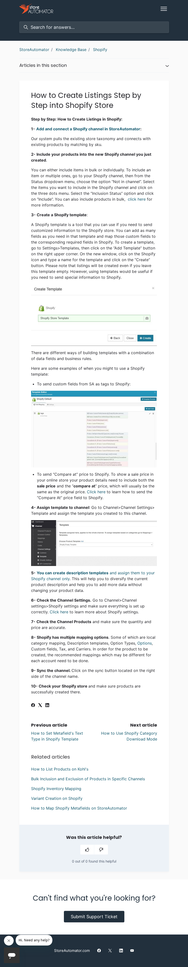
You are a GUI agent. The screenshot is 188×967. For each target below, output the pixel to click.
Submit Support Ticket (94, 916)
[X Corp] (40, 705)
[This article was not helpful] (101, 849)
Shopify (100, 49)
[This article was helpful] (87, 849)
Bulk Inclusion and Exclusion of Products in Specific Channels (88, 778)
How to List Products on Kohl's (59, 769)
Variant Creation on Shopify (56, 798)
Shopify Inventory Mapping (56, 788)
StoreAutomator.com (72, 950)
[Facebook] (33, 705)
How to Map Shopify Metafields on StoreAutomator (79, 808)
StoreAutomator (34, 49)
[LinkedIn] (47, 705)
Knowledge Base (71, 49)
